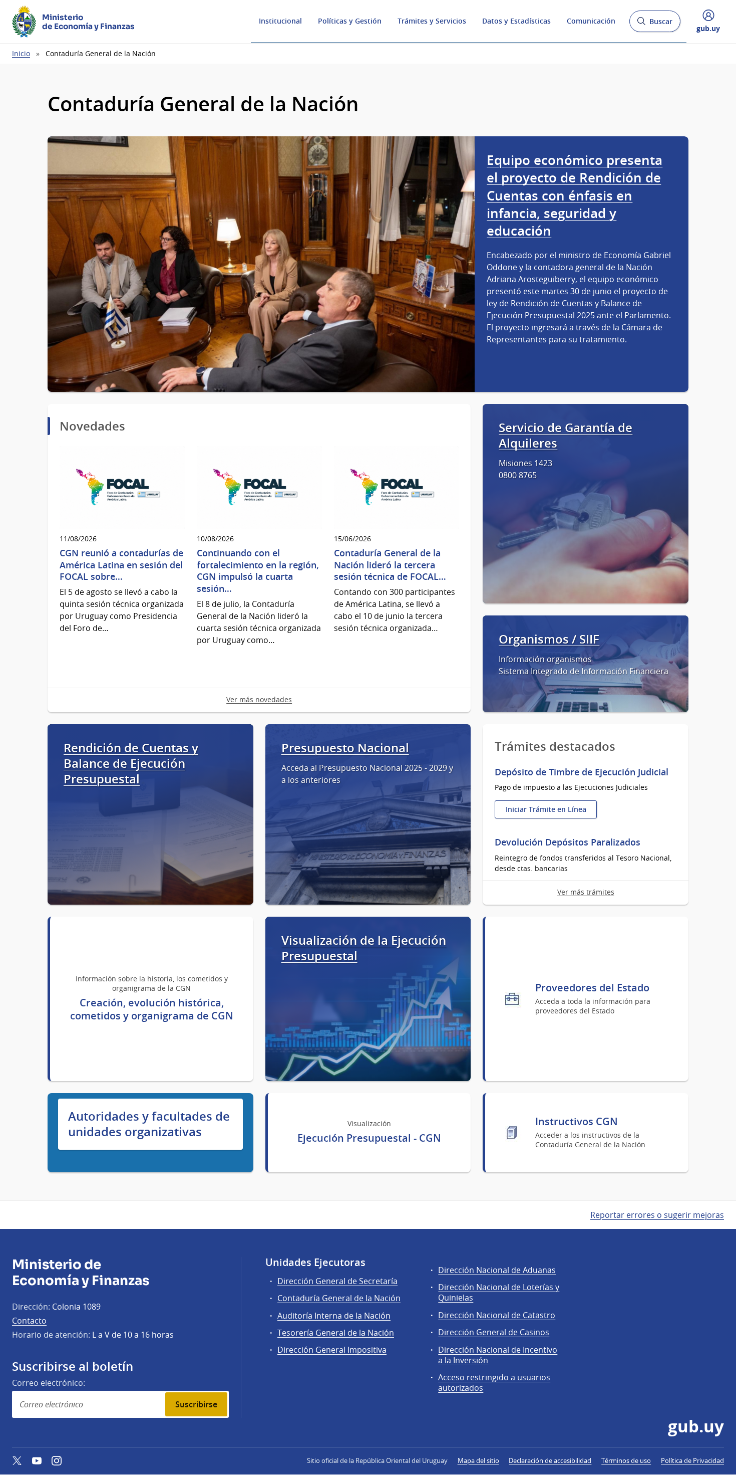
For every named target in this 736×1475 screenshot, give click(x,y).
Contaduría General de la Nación (339, 1298)
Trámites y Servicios (432, 21)
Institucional (280, 21)
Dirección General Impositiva (332, 1349)
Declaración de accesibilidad (550, 1460)
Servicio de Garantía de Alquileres (565, 435)
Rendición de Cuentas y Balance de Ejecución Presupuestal (131, 763)
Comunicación (591, 21)
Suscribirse (196, 1404)
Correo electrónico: (48, 1382)
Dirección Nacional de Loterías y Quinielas (498, 1292)
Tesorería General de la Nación (335, 1332)
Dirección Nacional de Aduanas (497, 1270)
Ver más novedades (259, 699)
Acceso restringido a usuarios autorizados (494, 1382)
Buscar (654, 24)
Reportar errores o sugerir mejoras (657, 1214)
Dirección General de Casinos (493, 1332)
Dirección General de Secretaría (337, 1281)
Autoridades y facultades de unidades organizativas (149, 1124)
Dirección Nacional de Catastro (496, 1315)
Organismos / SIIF (549, 639)
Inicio (21, 53)
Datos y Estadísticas (516, 21)
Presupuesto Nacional (345, 748)
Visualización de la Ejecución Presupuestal (363, 948)
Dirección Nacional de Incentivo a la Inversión (497, 1355)
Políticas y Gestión (350, 21)
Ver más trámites (585, 892)
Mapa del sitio (478, 1460)
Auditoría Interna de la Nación (334, 1315)
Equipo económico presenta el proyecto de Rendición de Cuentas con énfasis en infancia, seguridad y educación (574, 195)
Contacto (29, 1320)
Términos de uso (626, 1460)
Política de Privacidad (692, 1460)
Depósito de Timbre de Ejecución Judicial (581, 772)
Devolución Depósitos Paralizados (567, 842)
